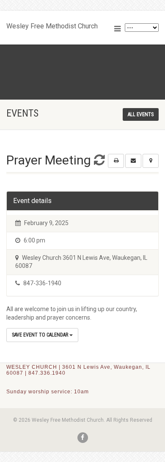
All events (141, 114)
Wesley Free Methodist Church (52, 24)
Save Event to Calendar (40, 335)
